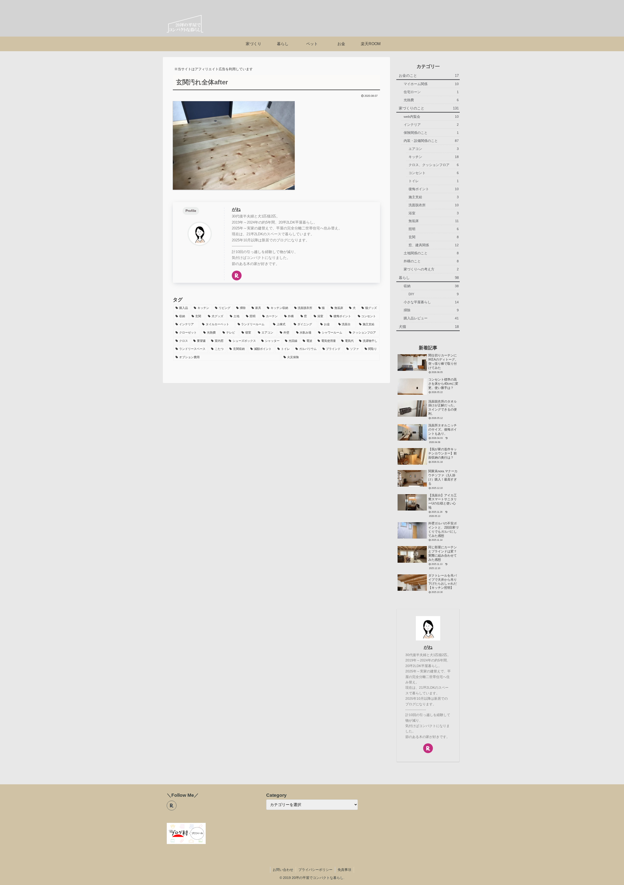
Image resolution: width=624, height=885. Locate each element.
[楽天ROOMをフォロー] (237, 275)
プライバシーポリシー (315, 870)
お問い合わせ (283, 870)
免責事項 (344, 870)
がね (236, 209)
